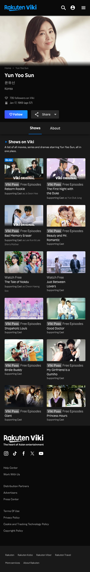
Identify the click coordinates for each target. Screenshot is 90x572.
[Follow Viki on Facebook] (23, 455)
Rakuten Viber (44, 554)
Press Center (11, 499)
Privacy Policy (11, 517)
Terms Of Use (11, 511)
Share (46, 114)
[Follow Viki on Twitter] (32, 455)
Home (8, 68)
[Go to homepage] (20, 7)
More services (12, 562)
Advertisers (10, 492)
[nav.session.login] (72, 7)
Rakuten (9, 554)
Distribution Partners (16, 486)
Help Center (10, 467)
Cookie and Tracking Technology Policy (26, 524)
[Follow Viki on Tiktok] (14, 455)
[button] (83, 8)
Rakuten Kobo (25, 554)
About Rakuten (31, 562)
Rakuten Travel (63, 554)
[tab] (35, 128)
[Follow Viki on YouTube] (41, 455)
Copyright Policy (13, 530)
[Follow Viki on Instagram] (6, 455)
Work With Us (11, 474)
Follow (17, 114)
